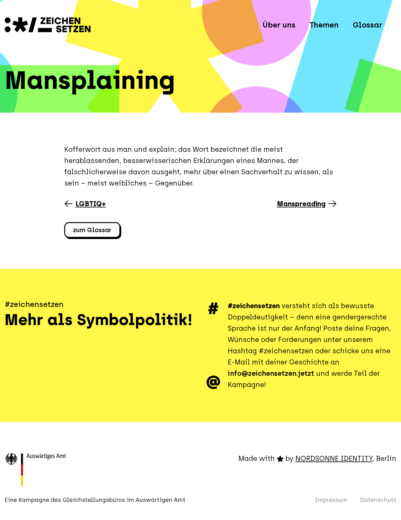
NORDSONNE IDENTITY (333, 458)
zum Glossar (92, 230)
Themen (324, 24)
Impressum (331, 500)
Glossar (367, 24)
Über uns (279, 24)
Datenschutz (378, 500)
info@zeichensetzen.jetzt (271, 373)
